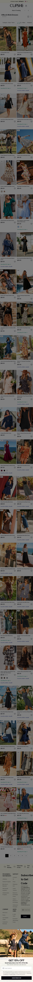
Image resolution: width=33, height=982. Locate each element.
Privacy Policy (13, 974)
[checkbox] (2, 971)
